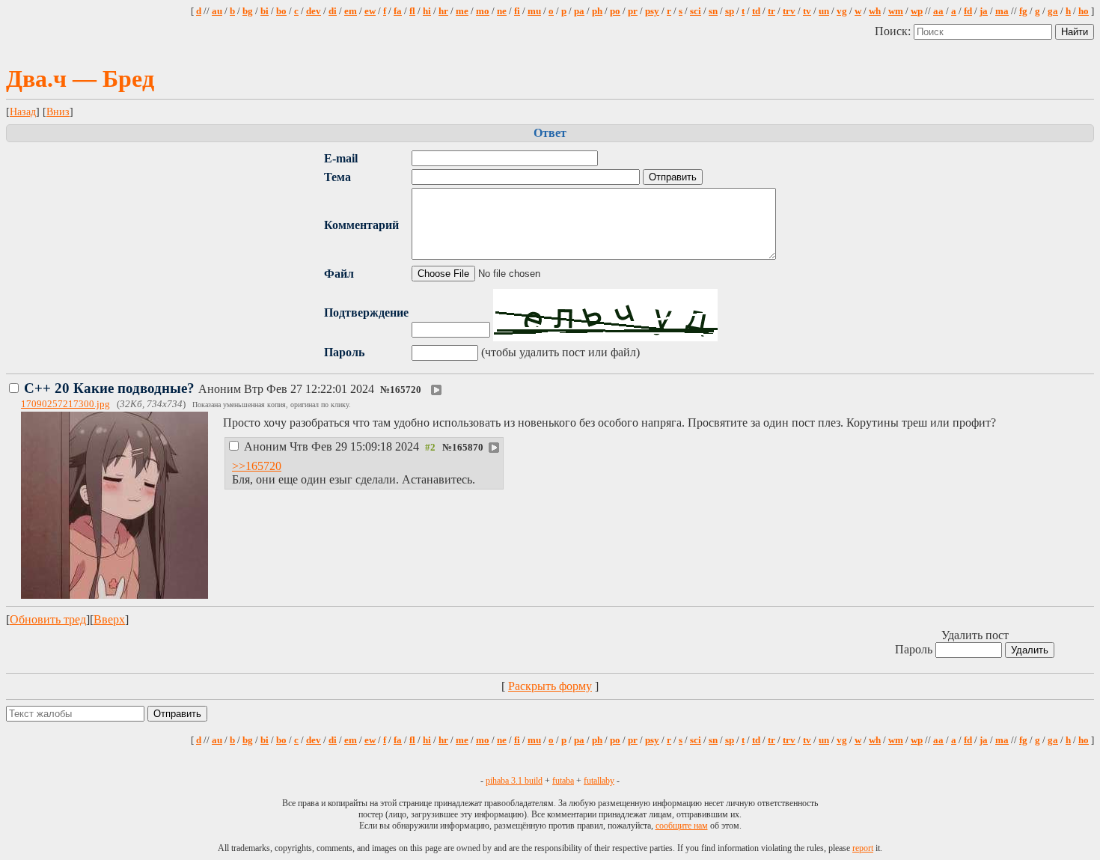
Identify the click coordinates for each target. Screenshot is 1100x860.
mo (482, 11)
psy (652, 11)
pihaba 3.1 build (514, 780)
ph (597, 11)
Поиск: (894, 31)
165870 (467, 447)
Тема (337, 177)
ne (502, 11)
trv (789, 11)
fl (412, 11)
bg (247, 11)
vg (842, 11)
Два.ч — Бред (80, 78)
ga (1053, 11)
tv (807, 11)
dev (313, 11)
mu (534, 11)
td (756, 11)
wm (895, 11)
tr (771, 11)
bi (264, 11)
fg (1023, 11)
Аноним (200, 388)
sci (695, 11)
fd (968, 11)
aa (938, 11)
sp (729, 11)
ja (984, 11)
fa (398, 11)
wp (917, 11)
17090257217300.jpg (65, 404)
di (333, 11)
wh (875, 11)
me (462, 11)
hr (443, 11)
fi (517, 11)
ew (370, 11)
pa (579, 11)
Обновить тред (48, 619)
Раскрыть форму (550, 686)
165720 (405, 390)
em (350, 11)
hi (427, 11)
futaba (563, 780)
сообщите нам (682, 825)
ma (1002, 11)
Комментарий (361, 225)
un (824, 11)
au (217, 11)
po (615, 11)
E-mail (341, 158)
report (862, 848)
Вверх (109, 619)
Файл (339, 273)
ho (1083, 11)
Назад (23, 112)
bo (281, 11)
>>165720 (256, 466)
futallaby (599, 780)
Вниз (58, 112)
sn (713, 11)
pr (633, 11)
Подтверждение (366, 312)
